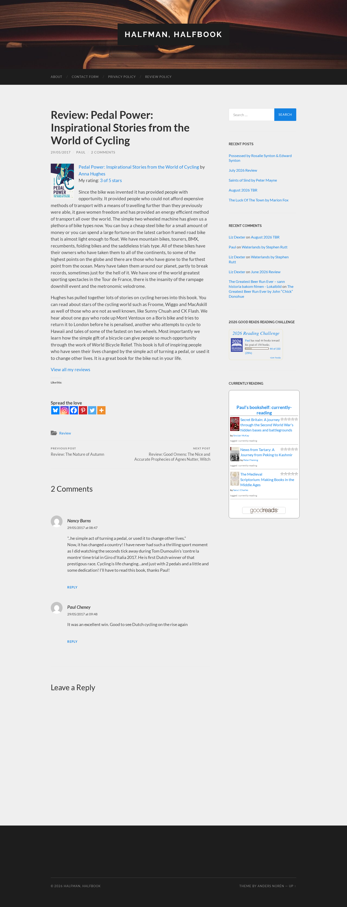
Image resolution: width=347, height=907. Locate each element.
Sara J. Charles (240, 490)
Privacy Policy (122, 77)
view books (275, 357)
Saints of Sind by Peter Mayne (253, 180)
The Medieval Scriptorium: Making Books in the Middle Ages (267, 479)
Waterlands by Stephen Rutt (265, 247)
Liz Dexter (237, 237)
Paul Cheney (78, 607)
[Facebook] (74, 410)
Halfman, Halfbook (173, 34)
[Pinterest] (83, 410)
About (56, 77)
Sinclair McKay (241, 435)
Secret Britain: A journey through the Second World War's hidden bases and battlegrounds (266, 424)
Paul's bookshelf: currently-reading (264, 410)
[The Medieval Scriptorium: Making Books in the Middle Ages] (234, 484)
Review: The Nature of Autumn (77, 452)
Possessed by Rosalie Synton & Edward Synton (260, 158)
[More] (101, 410)
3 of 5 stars (111, 180)
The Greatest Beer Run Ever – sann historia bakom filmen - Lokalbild (257, 284)
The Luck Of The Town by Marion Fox (258, 200)
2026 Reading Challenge (256, 333)
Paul (80, 152)
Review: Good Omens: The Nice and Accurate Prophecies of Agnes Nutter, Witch (172, 454)
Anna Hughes (92, 173)
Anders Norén (271, 886)
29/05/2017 (61, 152)
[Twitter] (92, 410)
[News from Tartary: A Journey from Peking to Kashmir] (234, 459)
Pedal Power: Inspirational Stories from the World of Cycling (139, 167)
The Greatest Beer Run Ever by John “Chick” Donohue (261, 291)
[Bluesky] (55, 410)
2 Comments (103, 152)
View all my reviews (70, 369)
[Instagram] (64, 410)
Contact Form (85, 77)
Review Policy (158, 77)
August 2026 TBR (243, 190)
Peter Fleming (250, 460)
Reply (72, 587)
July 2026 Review (243, 170)
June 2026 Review (265, 271)
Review (65, 433)
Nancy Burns (79, 520)
